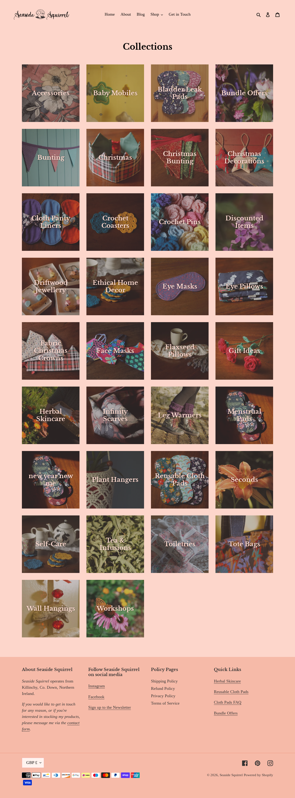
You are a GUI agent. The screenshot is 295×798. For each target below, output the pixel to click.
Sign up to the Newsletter (109, 707)
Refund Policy (163, 688)
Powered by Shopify (258, 775)
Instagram (96, 686)
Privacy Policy (163, 696)
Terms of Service (165, 703)
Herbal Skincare (227, 681)
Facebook (96, 696)
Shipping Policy (164, 681)
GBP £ (31, 762)
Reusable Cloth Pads (231, 691)
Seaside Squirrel (231, 775)
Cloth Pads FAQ (227, 702)
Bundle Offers (226, 713)
